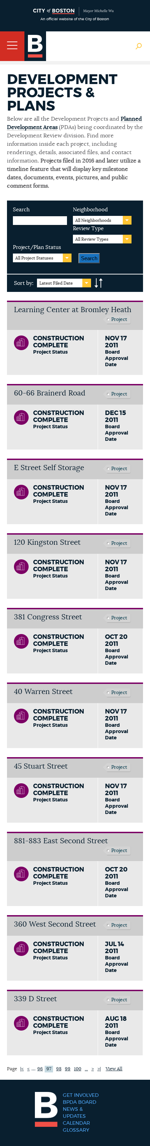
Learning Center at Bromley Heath (73, 310)
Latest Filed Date (56, 283)
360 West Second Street (55, 924)
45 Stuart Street (41, 766)
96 (40, 1069)
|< (22, 1069)
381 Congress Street (48, 617)
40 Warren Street (43, 691)
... (33, 1068)
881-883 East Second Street (61, 841)
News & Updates (74, 1113)
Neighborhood (90, 209)
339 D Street (35, 999)
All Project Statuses (34, 258)
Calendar (76, 1123)
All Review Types (91, 239)
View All (114, 1069)
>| (99, 1069)
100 (77, 1069)
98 (58, 1069)
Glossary (76, 1130)
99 (67, 1069)
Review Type (88, 228)
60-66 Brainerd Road (49, 393)
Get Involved (81, 1095)
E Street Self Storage (49, 468)
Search (21, 209)
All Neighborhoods (93, 220)
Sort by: (23, 283)
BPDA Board (79, 1102)
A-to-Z (99, 283)
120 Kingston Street (47, 542)
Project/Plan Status (37, 247)
